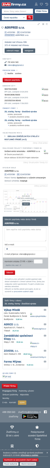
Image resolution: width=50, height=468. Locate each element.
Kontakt (12, 402)
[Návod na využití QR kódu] (15, 373)
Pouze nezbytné (10, 464)
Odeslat (9, 272)
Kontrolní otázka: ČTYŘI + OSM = (19, 261)
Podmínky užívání (26, 390)
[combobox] (17, 11)
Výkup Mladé (12, 310)
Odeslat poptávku (12, 80)
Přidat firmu (41, 11)
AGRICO (11, 324)
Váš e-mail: (9, 244)
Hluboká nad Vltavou (14, 42)
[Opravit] (39, 24)
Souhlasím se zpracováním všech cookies (20, 460)
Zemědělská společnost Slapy (18, 337)
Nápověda (24, 394)
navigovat (29, 50)
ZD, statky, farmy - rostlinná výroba (20, 120)
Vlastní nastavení (28, 464)
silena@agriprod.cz (16, 65)
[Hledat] (30, 17)
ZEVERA (11, 350)
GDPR (22, 402)
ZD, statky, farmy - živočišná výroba (20, 111)
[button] (36, 4)
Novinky (5, 398)
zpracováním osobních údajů (23, 291)
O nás (4, 402)
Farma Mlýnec (12, 361)
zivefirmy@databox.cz (29, 412)
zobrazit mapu (12, 50)
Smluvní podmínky (10, 394)
